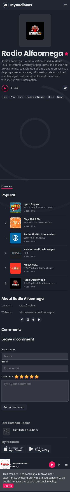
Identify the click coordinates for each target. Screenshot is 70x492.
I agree (8, 485)
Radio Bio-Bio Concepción (39, 234)
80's (26, 268)
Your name (8, 349)
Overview (7, 186)
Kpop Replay (31, 204)
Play (15, 207)
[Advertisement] (35, 137)
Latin (27, 237)
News (60, 97)
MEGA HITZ (31, 264)
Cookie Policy (48, 481)
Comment (8, 376)
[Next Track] (59, 464)
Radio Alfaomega (34, 279)
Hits (31, 222)
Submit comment (14, 407)
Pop (12, 97)
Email (5, 361)
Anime (37, 207)
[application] (35, 464)
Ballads (43, 268)
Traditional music (35, 97)
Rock (20, 97)
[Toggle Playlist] (66, 464)
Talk (5, 97)
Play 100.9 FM (32, 219)
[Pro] (66, 54)
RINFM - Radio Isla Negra (39, 249)
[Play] (52, 464)
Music (51, 97)
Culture (42, 222)
